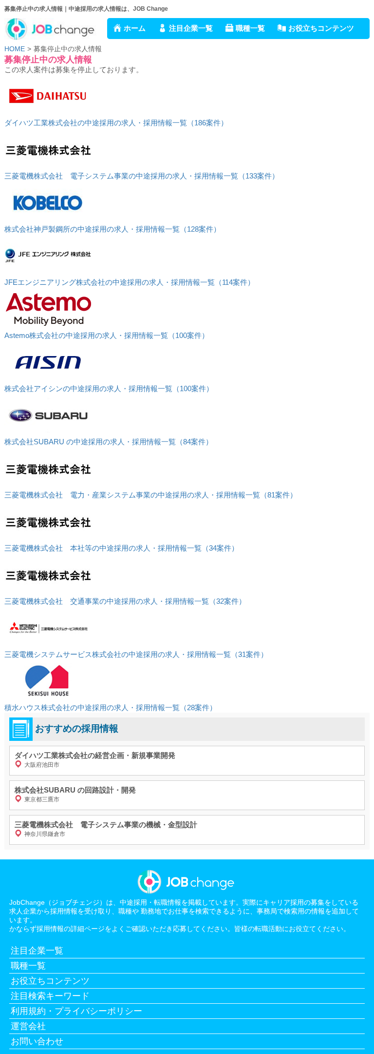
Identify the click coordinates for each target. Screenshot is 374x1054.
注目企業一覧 (191, 28)
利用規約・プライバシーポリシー (76, 1011)
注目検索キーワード (50, 996)
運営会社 (28, 1026)
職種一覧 (250, 28)
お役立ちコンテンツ (321, 28)
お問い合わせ (37, 1041)
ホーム (135, 28)
